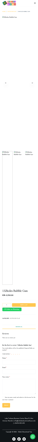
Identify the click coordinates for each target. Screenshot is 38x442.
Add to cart (23, 305)
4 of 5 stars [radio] (17, 354)
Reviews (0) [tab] (19, 326)
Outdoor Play (15, 318)
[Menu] (35, 3)
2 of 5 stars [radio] (13, 354)
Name (4, 358)
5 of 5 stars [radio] (19, 354)
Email (4, 367)
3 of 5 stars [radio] (15, 354)
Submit (6, 405)
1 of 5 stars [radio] (11, 354)
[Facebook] (14, 439)
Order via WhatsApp (12, 309)
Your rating (6, 354)
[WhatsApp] (19, 439)
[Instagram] (24, 439)
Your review (6, 377)
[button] (19, 309)
